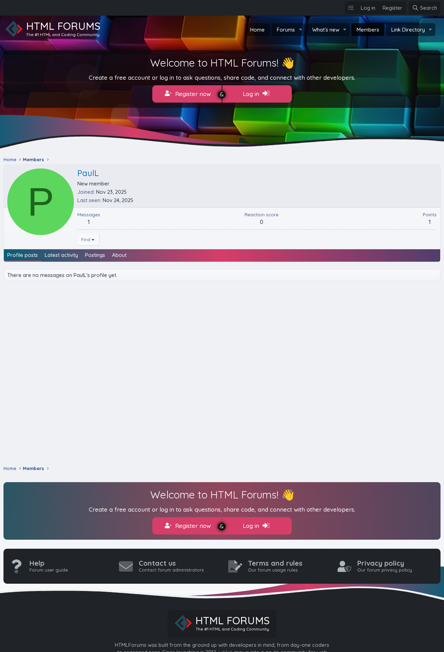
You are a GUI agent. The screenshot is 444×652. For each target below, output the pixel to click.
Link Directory (408, 29)
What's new (325, 29)
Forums (286, 29)
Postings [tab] (95, 255)
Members (368, 29)
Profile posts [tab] (22, 255)
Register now (192, 93)
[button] (300, 29)
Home (257, 29)
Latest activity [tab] (61, 255)
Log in (252, 93)
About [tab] (119, 255)
